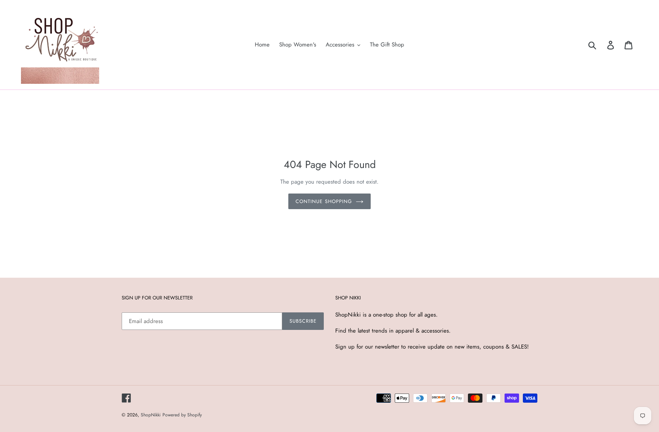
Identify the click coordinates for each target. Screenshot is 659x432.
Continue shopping (324, 201)
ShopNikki (151, 414)
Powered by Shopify (182, 414)
